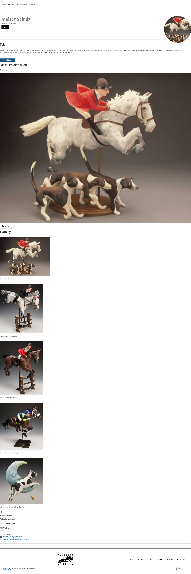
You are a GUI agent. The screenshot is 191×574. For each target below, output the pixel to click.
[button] (0, 512)
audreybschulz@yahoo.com (12, 537)
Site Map (141, 559)
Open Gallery (8, 227)
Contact (131, 559)
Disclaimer (170, 559)
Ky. (2, 1)
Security (160, 559)
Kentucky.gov (7, 569)
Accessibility (181, 559)
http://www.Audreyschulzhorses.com (16, 539)
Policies (150, 559)
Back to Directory (8, 60)
